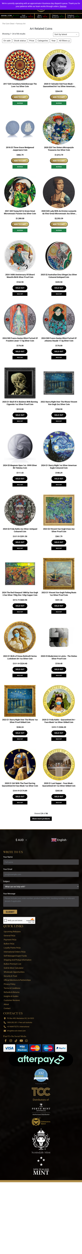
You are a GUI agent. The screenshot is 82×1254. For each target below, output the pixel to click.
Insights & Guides (11, 996)
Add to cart (20, 97)
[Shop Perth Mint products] (41, 1109)
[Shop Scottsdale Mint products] (41, 1141)
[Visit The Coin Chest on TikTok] (16, 1040)
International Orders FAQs (15, 952)
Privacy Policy (9, 984)
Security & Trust (10, 976)
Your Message (9, 893)
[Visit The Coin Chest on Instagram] (10, 1040)
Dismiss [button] (63, 6)
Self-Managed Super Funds (15, 956)
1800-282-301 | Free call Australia (19, 1022)
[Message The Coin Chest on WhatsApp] (26, 1040)
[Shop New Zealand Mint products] (41, 1165)
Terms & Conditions (12, 988)
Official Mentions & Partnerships (17, 980)
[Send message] (10, 912)
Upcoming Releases (12, 931)
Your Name (8, 857)
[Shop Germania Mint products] (41, 1122)
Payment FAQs (10, 940)
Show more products (41, 819)
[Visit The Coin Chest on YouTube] (21, 1040)
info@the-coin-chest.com (16, 1031)
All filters (63, 40)
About (6, 1004)
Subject (6, 881)
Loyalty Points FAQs (12, 948)
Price (31, 40)
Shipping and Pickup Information (17, 960)
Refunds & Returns (11, 992)
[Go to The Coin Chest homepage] (41, 1092)
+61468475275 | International (18, 1027)
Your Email (7, 869)
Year (53, 40)
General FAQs (9, 935)
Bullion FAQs (9, 944)
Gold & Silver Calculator (13, 968)
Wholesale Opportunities (14, 972)
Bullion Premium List (12, 964)
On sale (7, 40)
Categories (43, 40)
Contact (7, 1008)
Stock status (20, 40)
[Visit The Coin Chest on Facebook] (5, 1040)
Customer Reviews (12, 1000)
